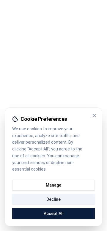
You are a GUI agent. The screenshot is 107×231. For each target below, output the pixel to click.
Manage (53, 185)
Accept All (54, 213)
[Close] (94, 115)
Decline (53, 199)
